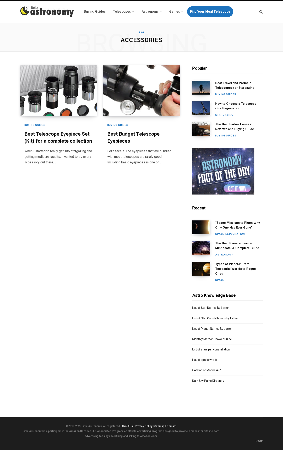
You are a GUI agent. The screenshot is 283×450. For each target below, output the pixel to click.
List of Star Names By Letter (210, 307)
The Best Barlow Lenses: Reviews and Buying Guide (234, 126)
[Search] (261, 11)
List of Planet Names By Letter (212, 328)
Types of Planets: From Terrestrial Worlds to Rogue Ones (235, 268)
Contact (171, 426)
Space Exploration (230, 233)
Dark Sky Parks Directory (208, 380)
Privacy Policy (143, 426)
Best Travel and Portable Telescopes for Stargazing (234, 85)
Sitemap (159, 426)
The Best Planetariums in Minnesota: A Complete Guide (237, 245)
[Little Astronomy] (47, 11)
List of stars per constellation (211, 349)
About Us (127, 426)
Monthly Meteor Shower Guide (212, 339)
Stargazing (224, 114)
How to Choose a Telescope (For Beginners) (235, 106)
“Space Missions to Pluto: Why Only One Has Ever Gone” (237, 225)
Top (260, 441)
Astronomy (224, 254)
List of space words (205, 359)
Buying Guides (35, 125)
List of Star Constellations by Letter (215, 318)
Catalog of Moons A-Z (206, 370)
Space (220, 280)
